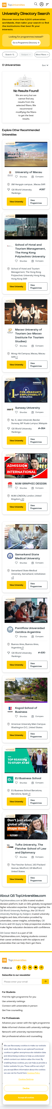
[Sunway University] (10, 409)
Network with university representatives (22, 1031)
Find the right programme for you (19, 996)
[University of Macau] (10, 173)
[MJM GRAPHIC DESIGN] (10, 484)
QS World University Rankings (15, 910)
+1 (16, 357)
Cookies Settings (26, 1079)
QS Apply (16, 924)
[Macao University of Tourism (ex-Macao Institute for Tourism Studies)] (10, 331)
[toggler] (47, 4)
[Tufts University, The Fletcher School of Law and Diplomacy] (10, 846)
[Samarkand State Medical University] (10, 555)
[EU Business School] (10, 779)
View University (16, 201)
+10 (22, 499)
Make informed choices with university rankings (26, 1027)
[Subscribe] (45, 981)
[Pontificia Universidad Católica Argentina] (10, 629)
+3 (22, 647)
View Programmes (36, 201)
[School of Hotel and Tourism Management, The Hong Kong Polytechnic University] (10, 246)
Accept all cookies (26, 1097)
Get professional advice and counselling (22, 1036)
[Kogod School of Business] (10, 709)
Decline (26, 1088)
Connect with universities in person (19, 1005)
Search (8, 54)
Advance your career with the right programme (26, 1022)
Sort (44, 65)
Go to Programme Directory (25, 42)
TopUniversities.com (10, 900)
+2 (12, 577)
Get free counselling (12, 1010)
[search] (35, 4)
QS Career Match (8, 933)
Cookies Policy (33, 1073)
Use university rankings (13, 1001)
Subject (25, 54)
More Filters (41, 54)
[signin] (41, 4)
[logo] (13, 4)
